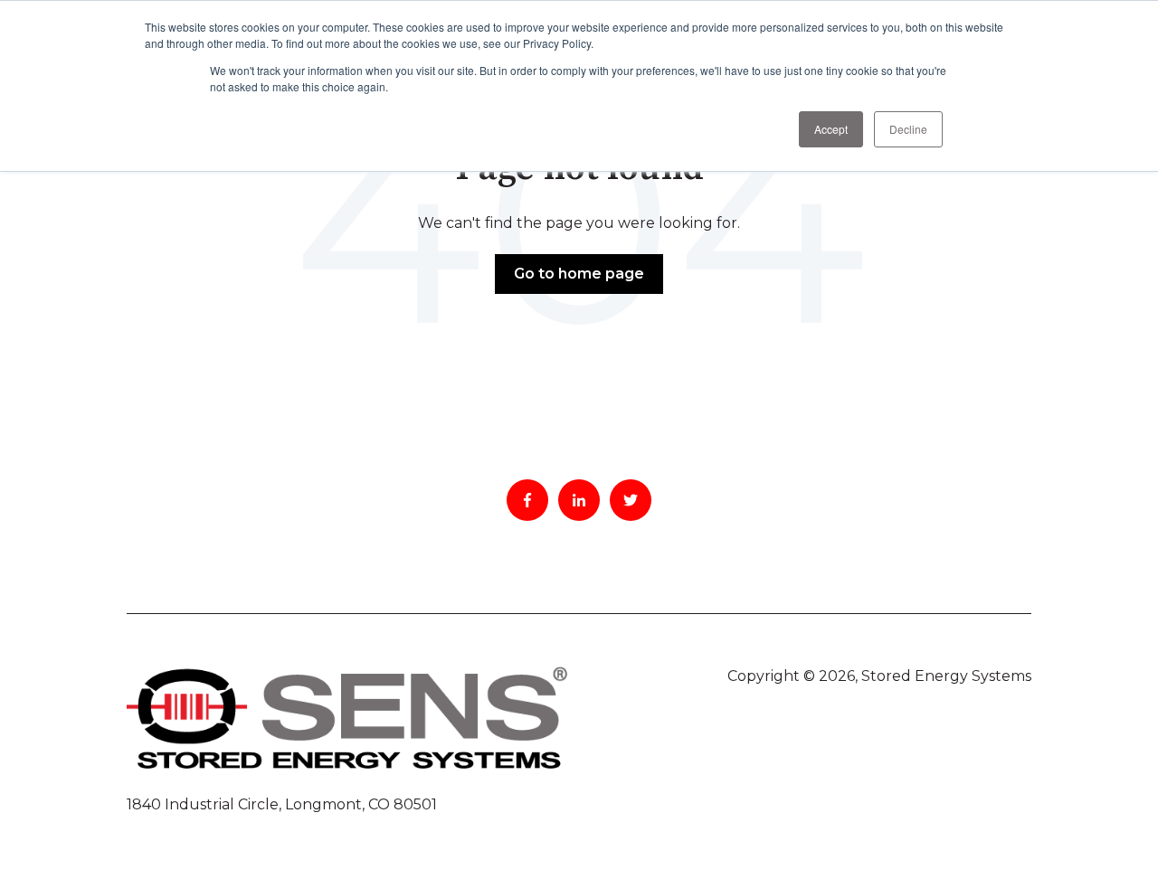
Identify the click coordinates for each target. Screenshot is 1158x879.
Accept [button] (831, 129)
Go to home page (579, 273)
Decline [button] (908, 129)
